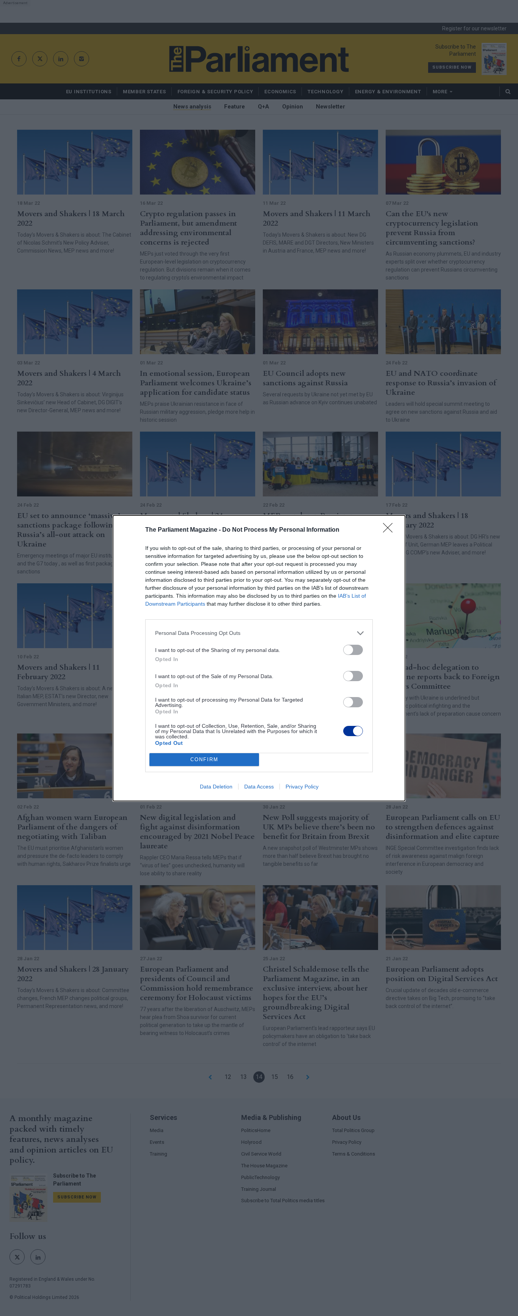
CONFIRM (204, 759)
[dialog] (259, 658)
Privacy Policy (302, 787)
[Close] (390, 530)
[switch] (353, 650)
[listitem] (259, 633)
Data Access (259, 787)
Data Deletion (216, 787)
